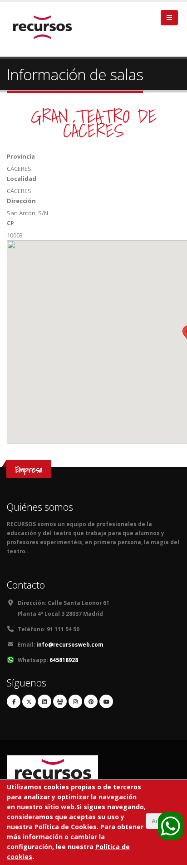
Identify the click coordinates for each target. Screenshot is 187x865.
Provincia (21, 156)
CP (10, 223)
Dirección (21, 201)
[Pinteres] (91, 701)
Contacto (26, 584)
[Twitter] (29, 701)
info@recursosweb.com (69, 644)
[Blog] (60, 701)
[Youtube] (106, 701)
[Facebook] (13, 701)
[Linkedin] (44, 701)
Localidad (21, 178)
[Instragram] (75, 701)
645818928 (63, 659)
